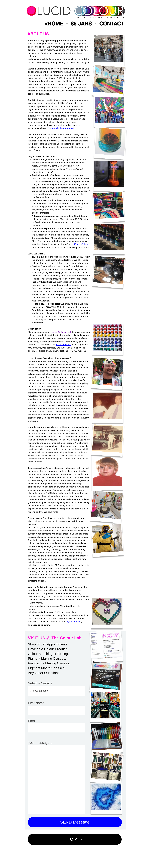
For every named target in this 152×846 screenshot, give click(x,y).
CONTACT (111, 23)
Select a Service (40, 683)
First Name (36, 703)
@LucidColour (81, 244)
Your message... (40, 742)
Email (32, 720)
